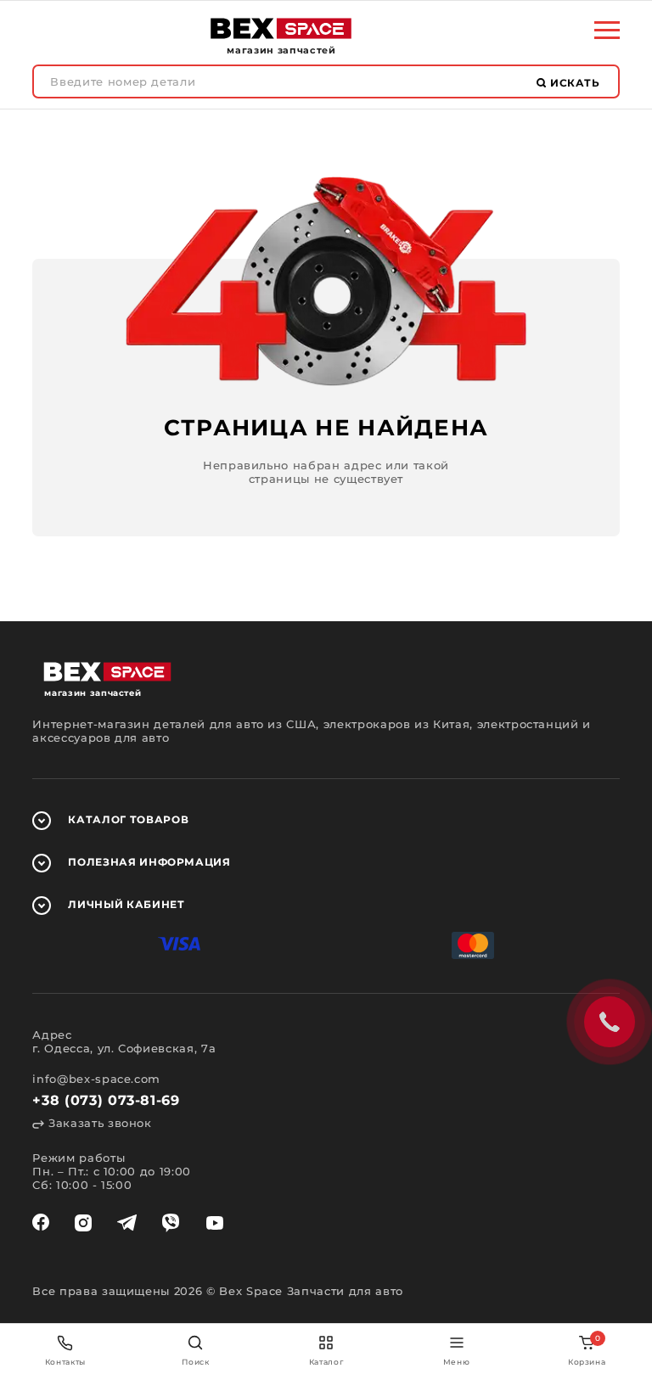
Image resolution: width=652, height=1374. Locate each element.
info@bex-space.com (96, 1078)
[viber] (170, 1223)
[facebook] (40, 1223)
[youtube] (215, 1223)
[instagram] (83, 1223)
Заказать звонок (97, 1123)
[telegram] (127, 1222)
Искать (573, 82)
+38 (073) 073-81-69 (105, 1100)
